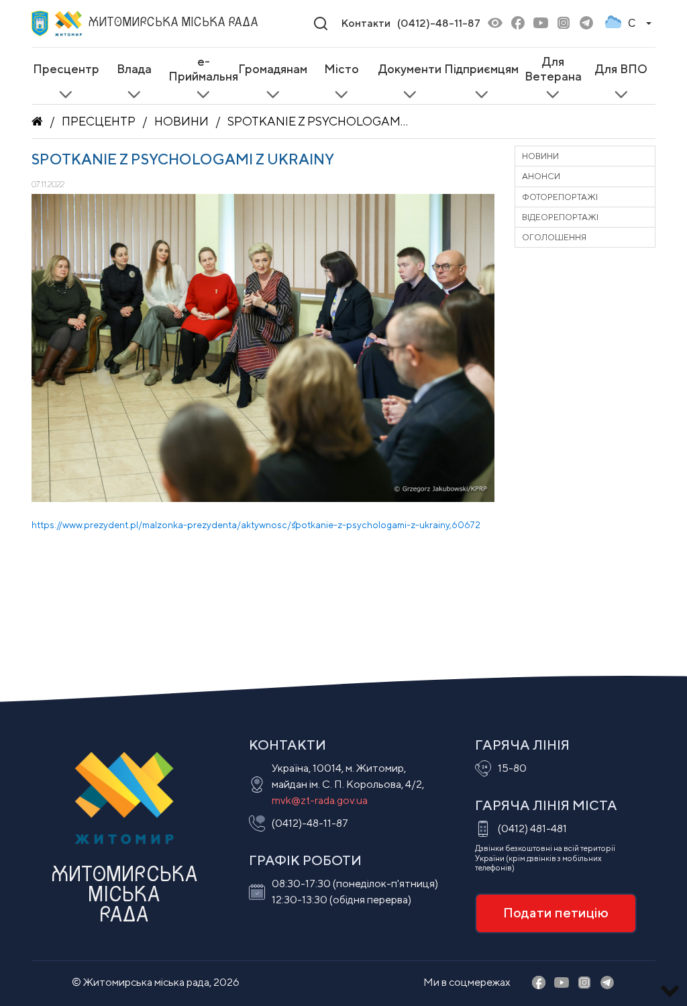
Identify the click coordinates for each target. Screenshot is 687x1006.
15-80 (512, 768)
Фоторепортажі (560, 197)
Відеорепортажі (560, 217)
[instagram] (564, 24)
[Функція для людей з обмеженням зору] (495, 24)
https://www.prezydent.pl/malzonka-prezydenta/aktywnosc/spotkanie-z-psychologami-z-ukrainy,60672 (256, 524)
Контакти (365, 23)
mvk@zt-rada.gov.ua (320, 800)
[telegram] (586, 24)
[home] (37, 121)
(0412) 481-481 (532, 828)
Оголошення (554, 237)
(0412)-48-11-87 (438, 23)
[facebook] (518, 24)
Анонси (541, 176)
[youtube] (541, 24)
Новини (181, 121)
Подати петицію (556, 912)
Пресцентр (99, 121)
